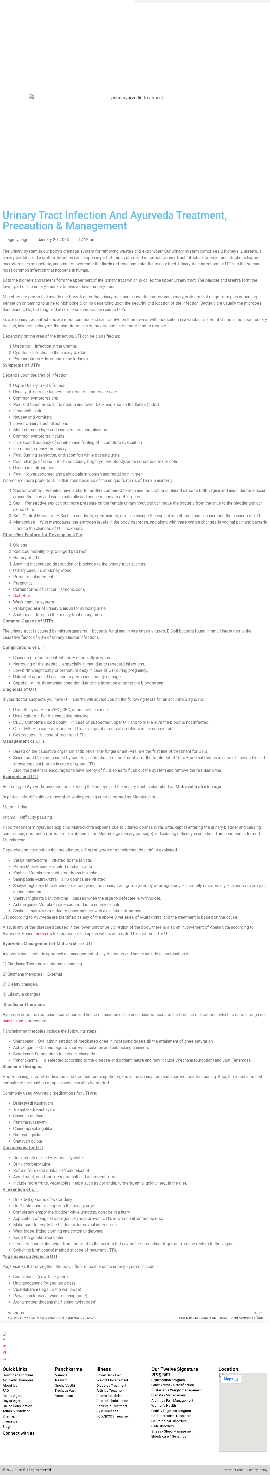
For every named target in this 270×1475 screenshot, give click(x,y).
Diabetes (21, 595)
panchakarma (15, 1020)
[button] (202, 1)
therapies (43, 933)
